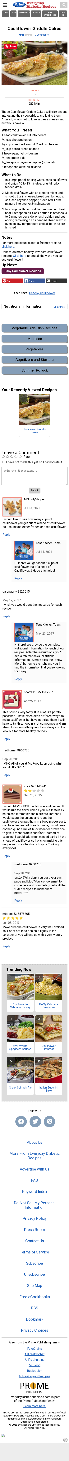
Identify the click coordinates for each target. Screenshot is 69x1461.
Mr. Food (34, 1365)
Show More (59, 307)
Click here (19, 256)
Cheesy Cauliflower (42, 293)
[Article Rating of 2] (26, 34)
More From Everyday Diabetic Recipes (34, 1155)
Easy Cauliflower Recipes (23, 271)
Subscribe (34, 1263)
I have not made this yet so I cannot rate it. (34, 462)
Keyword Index (34, 1191)
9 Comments (42, 34)
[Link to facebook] (21, 1121)
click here (8, 246)
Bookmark (34, 1319)
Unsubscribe (34, 1274)
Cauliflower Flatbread (49, 1048)
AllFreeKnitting (34, 1360)
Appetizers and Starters (34, 359)
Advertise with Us (34, 1169)
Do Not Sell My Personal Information (34, 1205)
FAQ (34, 1180)
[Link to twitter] (35, 1121)
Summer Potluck (34, 370)
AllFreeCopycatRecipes (34, 1376)
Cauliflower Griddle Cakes (34, 431)
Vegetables (34, 349)
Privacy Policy (35, 1218)
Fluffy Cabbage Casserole (48, 1006)
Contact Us (34, 1241)
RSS (34, 1308)
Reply (6, 534)
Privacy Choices (34, 1330)
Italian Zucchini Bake (48, 1089)
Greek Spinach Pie (20, 1087)
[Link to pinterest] (49, 1121)
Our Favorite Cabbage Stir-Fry (20, 1006)
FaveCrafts (34, 1348)
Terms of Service (34, 1252)
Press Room (34, 1229)
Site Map (34, 1285)
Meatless (34, 339)
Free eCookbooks (34, 1297)
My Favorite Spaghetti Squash (20, 1048)
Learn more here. (34, 1406)
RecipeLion (34, 1371)
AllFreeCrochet (34, 1354)
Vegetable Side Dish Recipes (35, 328)
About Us (34, 1142)
